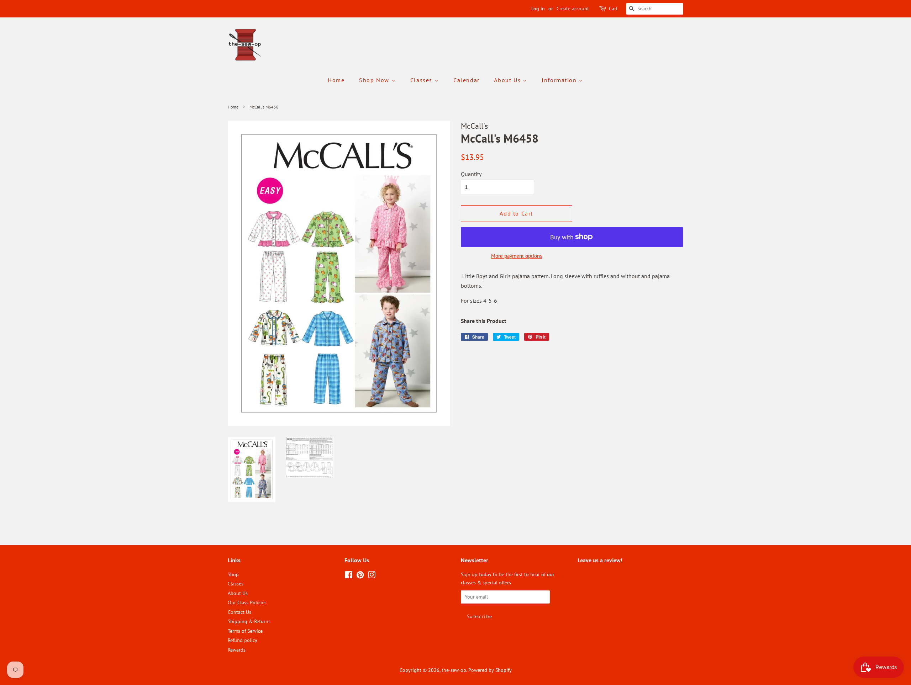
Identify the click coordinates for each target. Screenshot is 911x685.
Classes (422, 80)
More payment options (516, 256)
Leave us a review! (597, 574)
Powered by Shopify (490, 670)
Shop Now (375, 80)
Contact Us (239, 612)
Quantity (471, 173)
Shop (233, 574)
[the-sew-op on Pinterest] (360, 576)
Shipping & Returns (249, 621)
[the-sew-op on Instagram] (371, 576)
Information (560, 80)
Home (336, 80)
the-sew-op (454, 670)
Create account (573, 8)
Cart (613, 8)
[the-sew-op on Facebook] (348, 576)
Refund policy (242, 640)
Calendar (466, 80)
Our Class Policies (247, 602)
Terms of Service (245, 631)
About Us (508, 80)
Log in (538, 8)
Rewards (237, 650)
